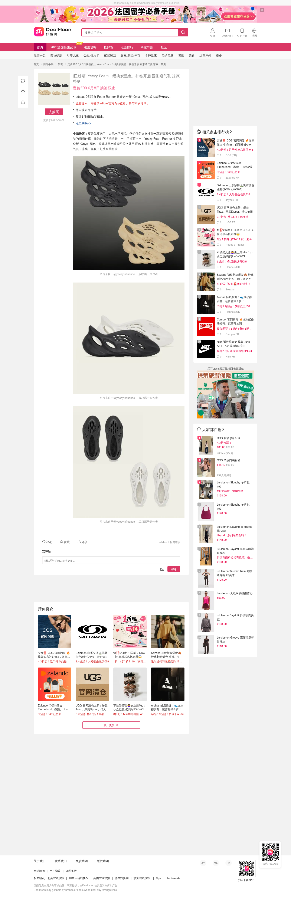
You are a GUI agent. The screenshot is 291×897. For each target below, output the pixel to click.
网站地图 (39, 871)
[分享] (23, 102)
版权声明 (103, 861)
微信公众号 (216, 863)
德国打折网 (122, 878)
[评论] (23, 81)
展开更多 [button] (109, 725)
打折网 (52, 32)
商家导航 (147, 47)
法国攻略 (90, 47)
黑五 (158, 878)
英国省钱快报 (101, 878)
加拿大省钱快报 (78, 878)
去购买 (54, 111)
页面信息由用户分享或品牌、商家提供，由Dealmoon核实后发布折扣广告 (75, 885)
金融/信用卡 (91, 55)
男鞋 (60, 64)
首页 (40, 47)
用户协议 (55, 871)
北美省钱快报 (56, 878)
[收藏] (23, 91)
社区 (164, 47)
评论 (174, 569)
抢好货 (108, 47)
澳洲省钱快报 (142, 878)
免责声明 (82, 861)
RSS (228, 863)
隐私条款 (71, 871)
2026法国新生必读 (63, 47)
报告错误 (175, 542)
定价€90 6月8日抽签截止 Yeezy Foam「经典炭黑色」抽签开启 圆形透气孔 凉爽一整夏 (117, 64)
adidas (163, 542)
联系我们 (61, 861)
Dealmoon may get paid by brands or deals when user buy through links (75, 889)
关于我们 (40, 861)
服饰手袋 (48, 64)
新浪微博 (203, 863)
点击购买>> (83, 123)
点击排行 (127, 47)
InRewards (173, 878)
